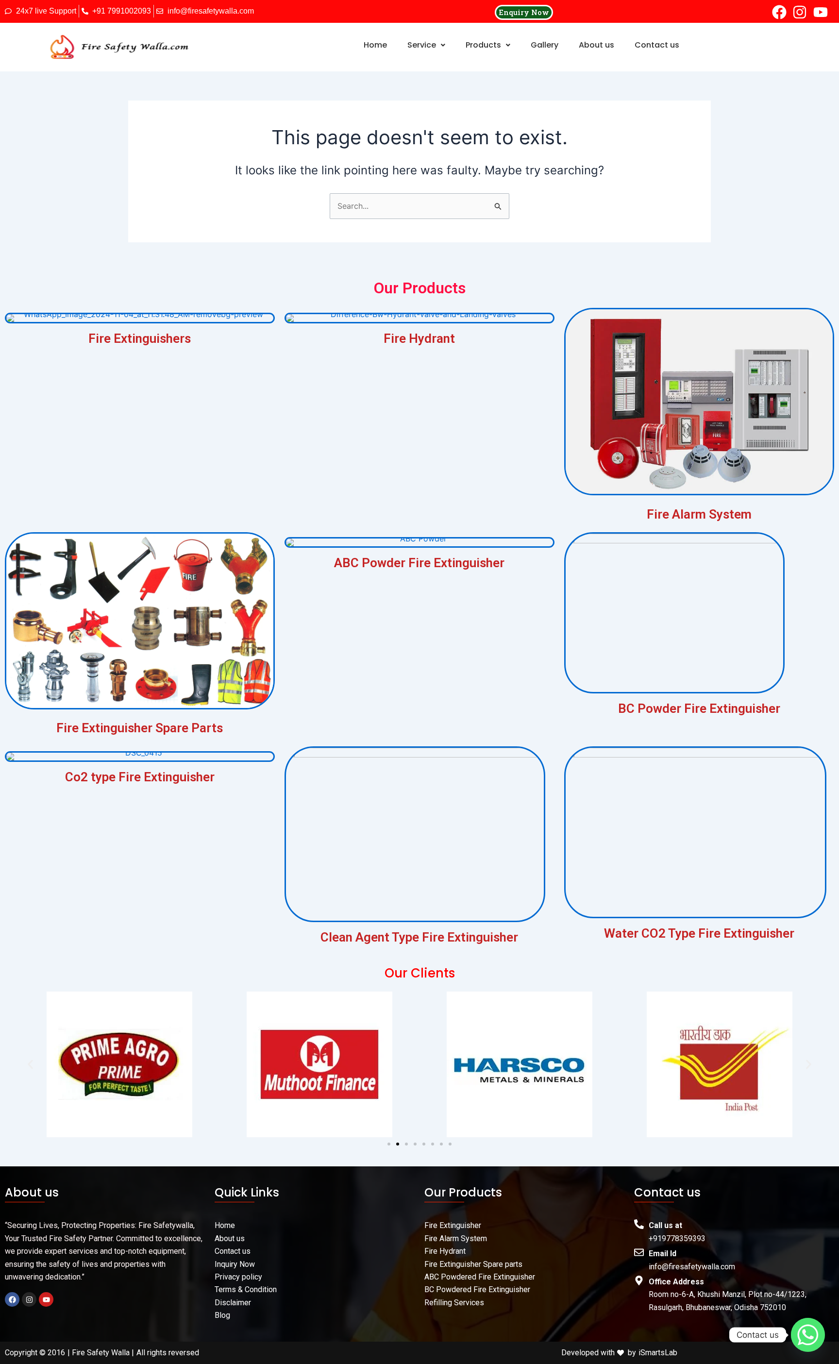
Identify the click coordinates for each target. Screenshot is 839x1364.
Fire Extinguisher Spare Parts (139, 728)
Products (483, 45)
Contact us (657, 45)
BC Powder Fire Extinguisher (699, 708)
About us (596, 45)
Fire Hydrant (419, 338)
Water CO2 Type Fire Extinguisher (699, 933)
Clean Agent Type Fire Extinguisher (419, 937)
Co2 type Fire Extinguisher (140, 777)
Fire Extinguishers (139, 338)
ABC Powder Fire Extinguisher (419, 563)
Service (421, 45)
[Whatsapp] (808, 1335)
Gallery (544, 45)
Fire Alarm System (699, 514)
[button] (426, 45)
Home (375, 45)
